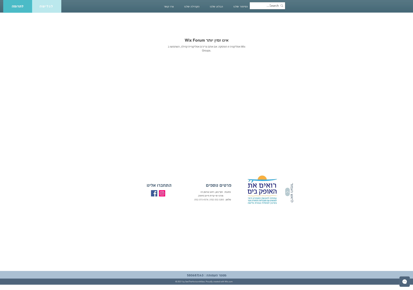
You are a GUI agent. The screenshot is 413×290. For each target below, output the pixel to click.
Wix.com (229, 281)
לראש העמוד (292, 193)
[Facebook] (154, 193)
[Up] (287, 192)
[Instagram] (162, 193)
